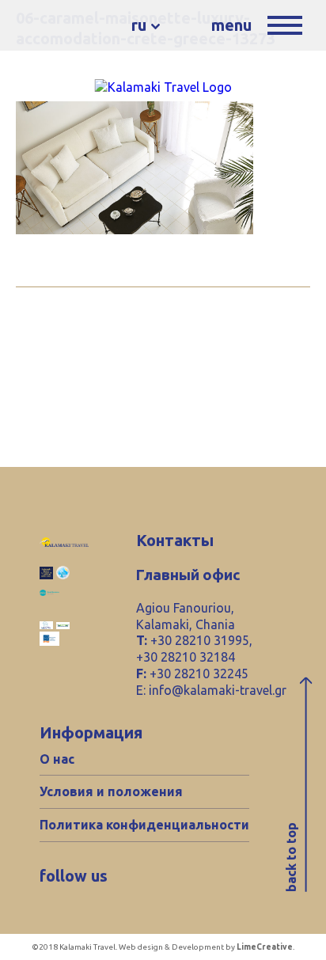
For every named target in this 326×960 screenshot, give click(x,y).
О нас (57, 759)
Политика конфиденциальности (144, 825)
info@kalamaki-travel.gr (217, 690)
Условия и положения (111, 791)
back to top (291, 857)
